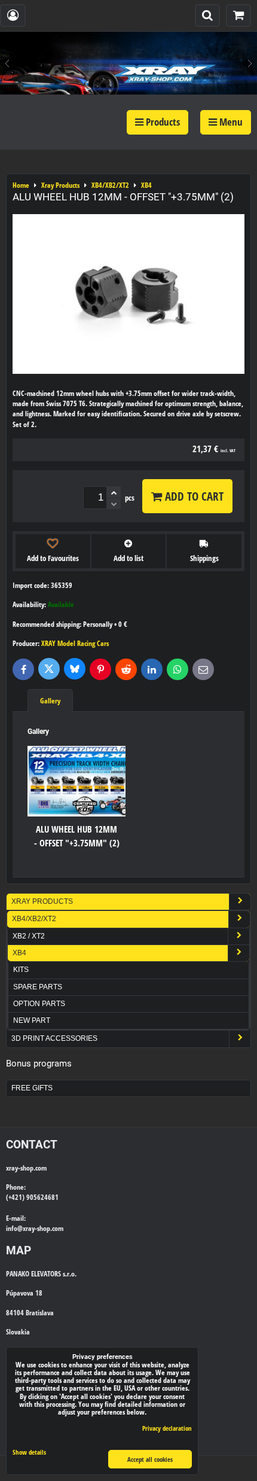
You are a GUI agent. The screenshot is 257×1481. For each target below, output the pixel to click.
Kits (21, 969)
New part (31, 1020)
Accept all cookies (150, 1459)
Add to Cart (193, 496)
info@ (14, 1228)
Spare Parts (37, 987)
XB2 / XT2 (29, 936)
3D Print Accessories (54, 1038)
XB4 (19, 952)
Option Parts (39, 1003)
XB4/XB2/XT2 (34, 918)
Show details (29, 1452)
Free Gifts (32, 1088)
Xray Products (42, 901)
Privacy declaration (167, 1428)
